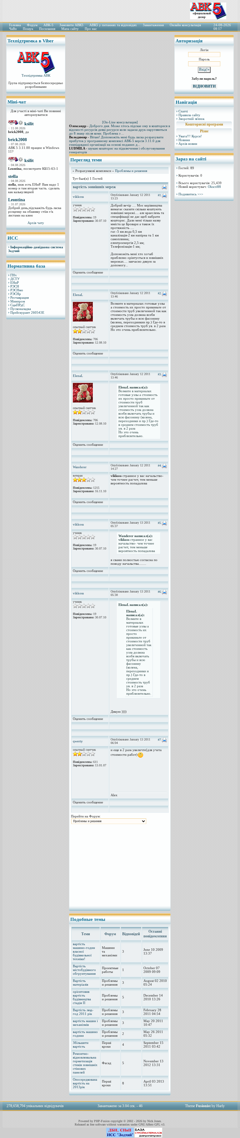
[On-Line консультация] (120, 122)
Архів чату (36, 223)
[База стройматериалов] (148, 1136)
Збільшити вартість (80, 1044)
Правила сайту (189, 115)
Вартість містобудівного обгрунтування (84, 969)
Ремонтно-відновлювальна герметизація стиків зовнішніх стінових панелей (85, 1063)
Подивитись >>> (190, 194)
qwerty (78, 741)
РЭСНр (15, 294)
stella (13, 176)
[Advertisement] (36, 419)
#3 (159, 374)
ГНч (13, 275)
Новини (184, 140)
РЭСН (14, 286)
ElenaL (78, 295)
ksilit (29, 123)
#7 (159, 739)
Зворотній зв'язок (191, 119)
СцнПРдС (17, 305)
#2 (159, 293)
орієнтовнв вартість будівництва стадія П (82, 997)
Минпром (17, 301)
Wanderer (80, 467)
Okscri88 (214, 186)
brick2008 (17, 139)
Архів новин (187, 143)
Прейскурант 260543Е (27, 312)
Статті (183, 111)
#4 (159, 465)
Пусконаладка (20, 309)
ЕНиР (14, 282)
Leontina (16, 200)
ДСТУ (15, 279)
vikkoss (78, 196)
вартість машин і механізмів (85, 1022)
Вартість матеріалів (80, 982)
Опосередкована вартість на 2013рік (85, 1083)
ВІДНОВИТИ (204, 86)
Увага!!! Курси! (190, 136)
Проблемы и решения (131, 171)
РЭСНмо (16, 290)
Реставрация (19, 297)
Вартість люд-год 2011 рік (83, 1012)
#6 (159, 591)
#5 (159, 523)
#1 (159, 195)
